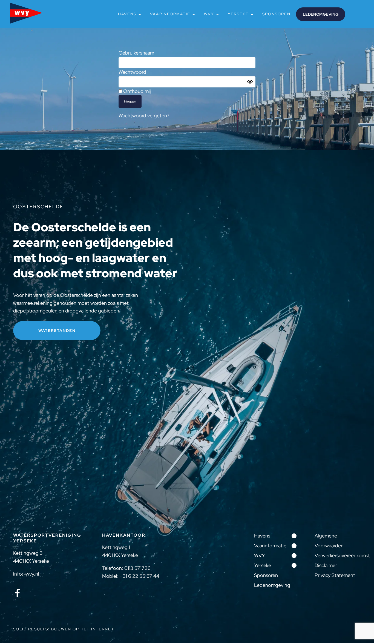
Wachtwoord (132, 72)
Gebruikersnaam (136, 53)
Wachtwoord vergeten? (144, 115)
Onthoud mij (136, 91)
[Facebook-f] (17, 592)
